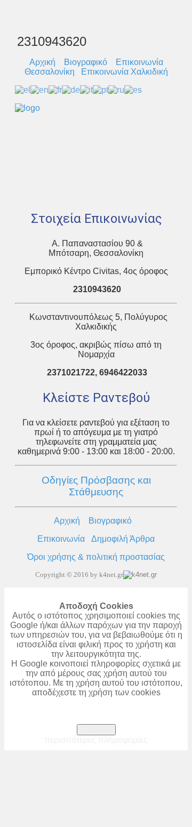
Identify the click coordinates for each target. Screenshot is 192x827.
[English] (39, 89)
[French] (55, 89)
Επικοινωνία (61, 538)
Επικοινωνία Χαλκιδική (124, 71)
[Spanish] (133, 89)
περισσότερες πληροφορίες (96, 739)
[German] (71, 89)
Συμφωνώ (96, 730)
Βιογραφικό (85, 62)
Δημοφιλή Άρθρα (123, 538)
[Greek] (22, 89)
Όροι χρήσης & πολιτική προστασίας (96, 556)
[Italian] (86, 89)
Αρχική (42, 62)
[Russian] (116, 89)
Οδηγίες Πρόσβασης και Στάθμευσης (96, 486)
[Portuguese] (100, 89)
